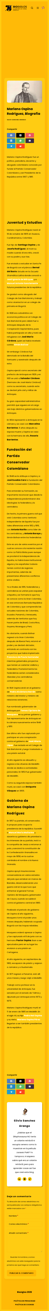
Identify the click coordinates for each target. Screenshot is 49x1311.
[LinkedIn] (11, 140)
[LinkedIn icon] (19, 1179)
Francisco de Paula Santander (23, 657)
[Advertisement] (24, 44)
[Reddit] (20, 146)
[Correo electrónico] (29, 140)
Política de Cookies (24, 1305)
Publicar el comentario (22, 1273)
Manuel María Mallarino (21, 832)
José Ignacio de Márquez (20, 279)
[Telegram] (11, 146)
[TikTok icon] (30, 1179)
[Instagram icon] (25, 1179)
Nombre (13, 1215)
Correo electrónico (19, 1224)
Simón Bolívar (21, 344)
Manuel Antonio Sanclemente (22, 283)
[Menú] (38, 8)
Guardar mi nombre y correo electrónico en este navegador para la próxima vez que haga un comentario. (23, 1261)
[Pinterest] (29, 135)
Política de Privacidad (24, 1301)
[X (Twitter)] (20, 135)
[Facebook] (11, 135)
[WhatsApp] (20, 140)
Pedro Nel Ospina (33, 1015)
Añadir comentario (18, 1233)
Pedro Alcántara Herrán (22, 691)
